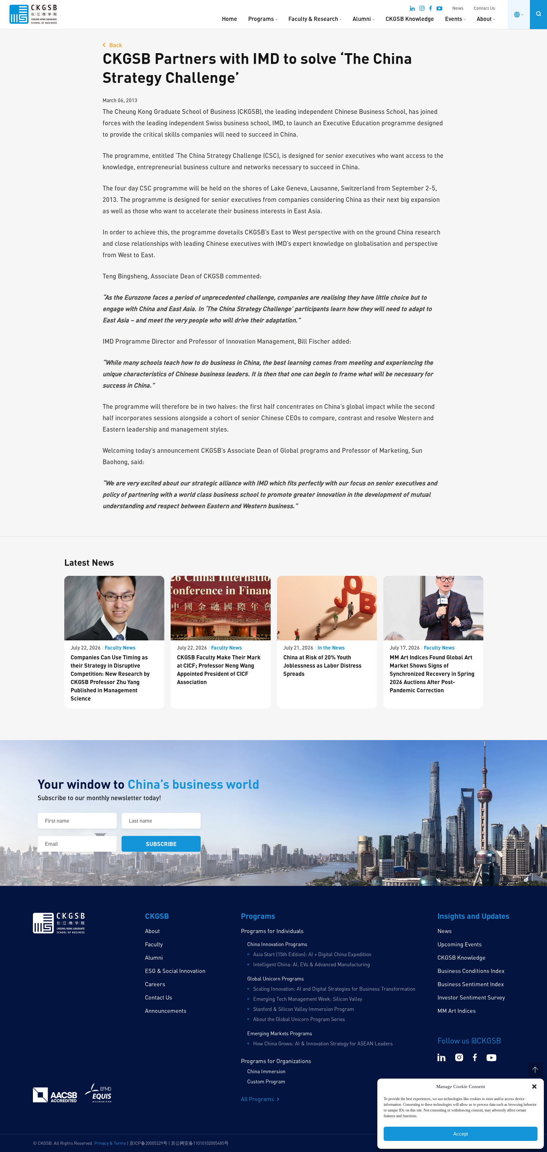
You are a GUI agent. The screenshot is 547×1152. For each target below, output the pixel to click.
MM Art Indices (456, 1010)
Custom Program (266, 1081)
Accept (460, 1133)
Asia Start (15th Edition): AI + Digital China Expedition (312, 954)
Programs (261, 18)
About (484, 18)
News (457, 8)
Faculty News (120, 647)
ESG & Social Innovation (175, 970)
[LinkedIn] (412, 9)
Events (453, 18)
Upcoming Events (459, 944)
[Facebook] (430, 9)
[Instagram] (421, 9)
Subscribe (161, 843)
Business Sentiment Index (470, 984)
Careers (155, 984)
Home (229, 18)
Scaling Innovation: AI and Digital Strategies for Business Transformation (334, 989)
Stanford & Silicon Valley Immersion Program (303, 1009)
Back (115, 44)
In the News (331, 647)
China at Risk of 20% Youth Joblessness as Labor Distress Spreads (322, 665)
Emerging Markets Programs (279, 1033)
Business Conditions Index (471, 970)
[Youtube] (439, 9)
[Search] (538, 14)
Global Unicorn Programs (275, 978)
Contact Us (484, 8)
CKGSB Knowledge (410, 18)
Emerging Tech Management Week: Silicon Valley (307, 999)
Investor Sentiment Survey (471, 997)
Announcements (165, 1010)
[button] (534, 1086)
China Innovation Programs (277, 944)
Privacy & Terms (110, 1143)
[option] (114, 642)
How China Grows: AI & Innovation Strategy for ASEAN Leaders (323, 1043)
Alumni (362, 18)
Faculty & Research (313, 18)
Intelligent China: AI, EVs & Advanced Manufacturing (311, 964)
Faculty (154, 944)
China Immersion (266, 1071)
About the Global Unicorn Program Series (299, 1019)
